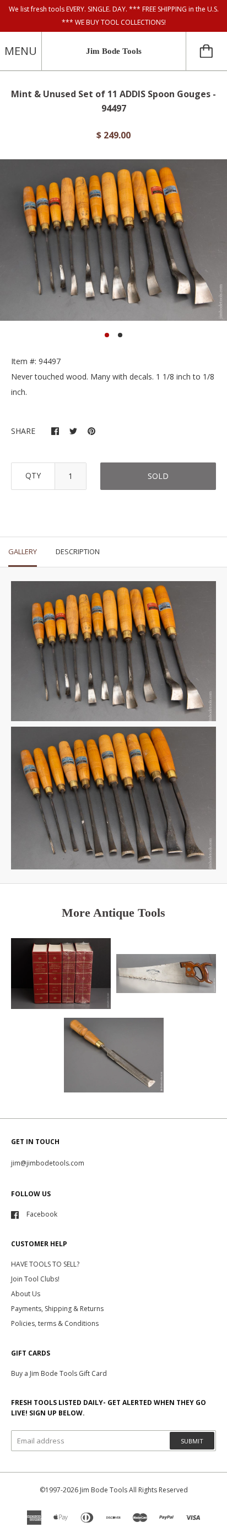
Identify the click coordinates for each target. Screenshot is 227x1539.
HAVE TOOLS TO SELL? (45, 1264)
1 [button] (107, 335)
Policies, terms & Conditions (55, 1323)
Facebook (41, 1214)
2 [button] (120, 335)
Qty (33, 475)
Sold (158, 476)
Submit (192, 1441)
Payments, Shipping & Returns (57, 1308)
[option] (113, 240)
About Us (25, 1293)
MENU (20, 50)
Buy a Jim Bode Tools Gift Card (59, 1373)
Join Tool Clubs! (35, 1279)
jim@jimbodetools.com (47, 1163)
